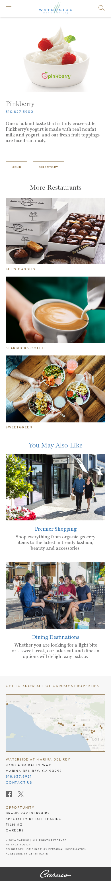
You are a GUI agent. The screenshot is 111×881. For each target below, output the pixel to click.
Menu (16, 167)
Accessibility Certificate (27, 853)
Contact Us (19, 782)
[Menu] (8, 8)
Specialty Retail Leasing (34, 819)
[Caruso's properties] (55, 723)
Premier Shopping (56, 529)
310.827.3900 (20, 111)
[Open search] (101, 8)
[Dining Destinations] (55, 595)
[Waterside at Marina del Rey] (55, 874)
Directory (48, 167)
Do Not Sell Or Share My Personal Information (46, 849)
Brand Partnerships (28, 813)
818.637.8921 (19, 776)
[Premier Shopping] (55, 487)
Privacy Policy (18, 844)
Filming (14, 824)
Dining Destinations (55, 637)
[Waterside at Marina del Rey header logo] (55, 8)
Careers (15, 830)
